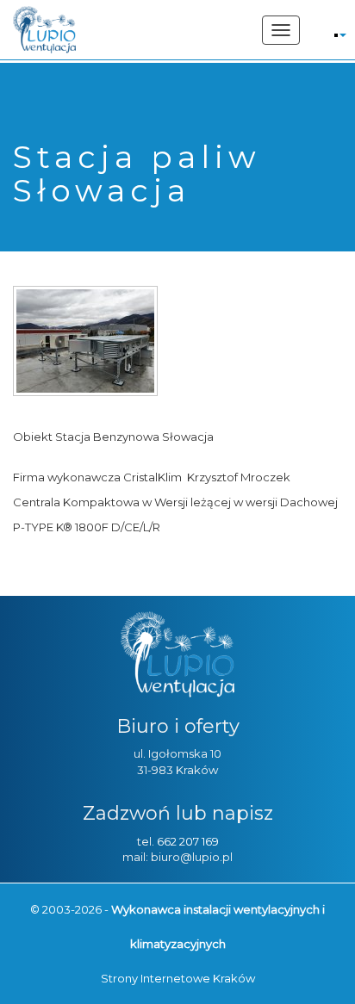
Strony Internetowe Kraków (178, 978)
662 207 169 (188, 841)
